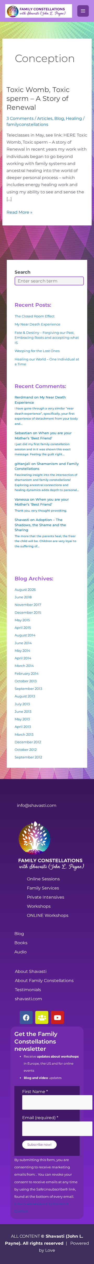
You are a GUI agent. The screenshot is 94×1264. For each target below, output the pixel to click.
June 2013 (23, 711)
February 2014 (27, 673)
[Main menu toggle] (83, 11)
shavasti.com (28, 998)
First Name (35, 1091)
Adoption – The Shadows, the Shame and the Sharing (40, 525)
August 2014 (25, 635)
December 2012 (28, 742)
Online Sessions (43, 878)
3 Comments (20, 118)
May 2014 (22, 650)
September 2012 (28, 757)
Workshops (39, 906)
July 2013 (22, 704)
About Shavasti (30, 971)
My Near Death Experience (37, 324)
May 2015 (22, 620)
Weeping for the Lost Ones (37, 351)
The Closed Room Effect (35, 316)
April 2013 (23, 727)
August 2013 (25, 696)
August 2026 (25, 589)
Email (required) (40, 1117)
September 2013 (28, 688)
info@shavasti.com (36, 805)
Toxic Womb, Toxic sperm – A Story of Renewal (38, 98)
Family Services (43, 888)
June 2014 (23, 643)
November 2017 (28, 605)
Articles (44, 118)
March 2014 (24, 666)
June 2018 (23, 597)
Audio (20, 951)
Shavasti (22, 520)
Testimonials (28, 989)
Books (20, 942)
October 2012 (26, 749)
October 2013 (26, 681)
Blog (59, 118)
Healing (74, 118)
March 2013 (24, 734)
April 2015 (23, 627)
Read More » (19, 212)
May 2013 (22, 719)
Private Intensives (45, 897)
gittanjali (22, 464)
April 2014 (23, 658)
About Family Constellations (44, 980)
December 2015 (28, 612)
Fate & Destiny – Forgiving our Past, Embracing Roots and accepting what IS (47, 337)
